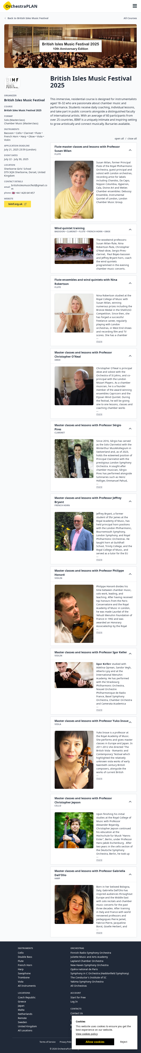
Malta (21, 1009)
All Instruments (27, 985)
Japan (21, 1005)
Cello (21, 952)
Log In (74, 1001)
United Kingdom (27, 1026)
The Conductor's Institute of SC (88, 977)
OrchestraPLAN (21, 6)
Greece (22, 1001)
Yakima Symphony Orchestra (87, 981)
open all (119, 138)
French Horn (25, 965)
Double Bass (25, 956)
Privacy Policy (66, 1042)
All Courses (130, 18)
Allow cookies (95, 1042)
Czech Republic (27, 997)
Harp (21, 969)
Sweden (22, 1022)
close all (132, 138)
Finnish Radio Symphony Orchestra (90, 952)
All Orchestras (78, 985)
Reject (123, 1041)
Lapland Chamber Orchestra (86, 961)
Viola (20, 981)
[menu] (135, 6)
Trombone (24, 977)
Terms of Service (48, 1042)
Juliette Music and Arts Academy (89, 956)
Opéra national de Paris (84, 969)
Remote (22, 1018)
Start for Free (78, 997)
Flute (21, 961)
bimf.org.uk (15, 204)
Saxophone (24, 973)
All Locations (25, 1030)
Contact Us (76, 1013)
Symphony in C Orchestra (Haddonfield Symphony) (99, 973)
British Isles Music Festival (24, 100)
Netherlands (25, 1014)
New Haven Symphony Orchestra (89, 965)
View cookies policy (87, 1033)
